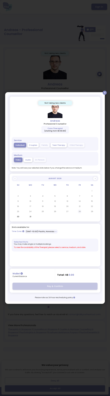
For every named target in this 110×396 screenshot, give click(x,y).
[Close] (105, 93)
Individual (20, 145)
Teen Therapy (58, 145)
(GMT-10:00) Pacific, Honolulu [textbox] (40, 231)
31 (30, 216)
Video (18, 159)
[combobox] (41, 231)
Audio (28, 159)
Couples (33, 145)
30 (18, 216)
